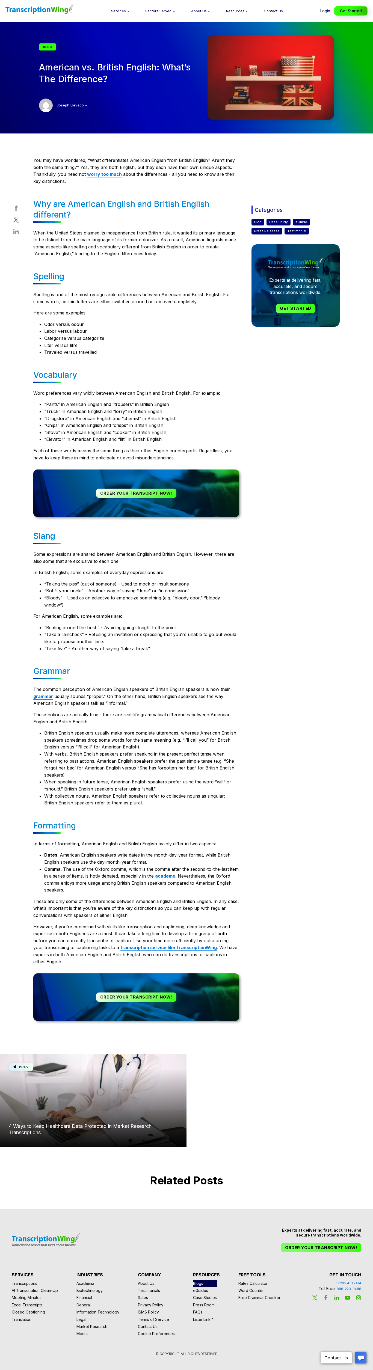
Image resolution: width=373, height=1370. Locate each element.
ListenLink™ (203, 1319)
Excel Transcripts (27, 1305)
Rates (143, 1297)
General (83, 1305)
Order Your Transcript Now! (136, 493)
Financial (84, 1297)
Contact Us (273, 11)
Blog (258, 222)
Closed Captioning (28, 1312)
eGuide (301, 222)
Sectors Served (158, 11)
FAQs (197, 1312)
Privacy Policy (150, 1305)
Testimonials (149, 1290)
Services (118, 11)
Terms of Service (153, 1319)
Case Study (278, 222)
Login (325, 10)
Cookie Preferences (156, 1333)
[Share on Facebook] (16, 209)
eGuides (200, 1290)
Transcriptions (24, 1283)
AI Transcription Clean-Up (35, 1290)
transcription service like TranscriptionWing (168, 947)
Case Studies (205, 1297)
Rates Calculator (253, 1283)
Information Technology (97, 1312)
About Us (199, 11)
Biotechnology (89, 1290)
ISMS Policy (148, 1312)
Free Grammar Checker (259, 1297)
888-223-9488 (349, 1289)
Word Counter (251, 1290)
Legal (81, 1319)
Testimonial (296, 231)
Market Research (91, 1326)
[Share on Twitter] (16, 221)
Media (82, 1333)
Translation (21, 1319)
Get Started (351, 10)
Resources (235, 11)
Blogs (198, 1283)
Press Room (204, 1305)
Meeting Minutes (27, 1297)
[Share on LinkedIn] (16, 232)
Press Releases (267, 231)
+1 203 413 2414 (348, 1283)
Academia (85, 1283)
